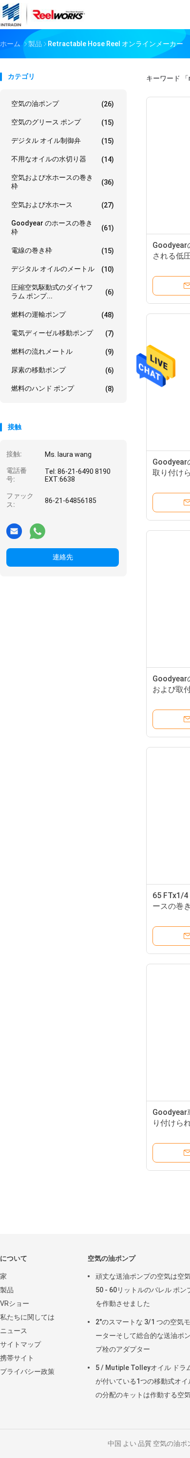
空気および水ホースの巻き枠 (62, 182)
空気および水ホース (62, 205)
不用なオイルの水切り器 (62, 159)
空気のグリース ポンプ (62, 122)
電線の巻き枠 (62, 250)
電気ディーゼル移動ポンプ (62, 333)
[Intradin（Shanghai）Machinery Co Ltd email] (14, 530)
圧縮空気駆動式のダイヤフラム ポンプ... (62, 291)
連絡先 (63, 557)
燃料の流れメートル (62, 351)
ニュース (13, 1331)
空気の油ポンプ (62, 104)
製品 (7, 1290)
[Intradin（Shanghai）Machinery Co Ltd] (43, 14)
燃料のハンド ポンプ (62, 388)
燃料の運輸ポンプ (62, 315)
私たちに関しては (27, 1317)
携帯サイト (17, 1358)
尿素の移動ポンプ (62, 370)
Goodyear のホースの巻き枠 (62, 227)
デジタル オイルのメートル (62, 269)
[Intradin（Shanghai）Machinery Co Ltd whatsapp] (37, 530)
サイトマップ (20, 1344)
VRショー (14, 1303)
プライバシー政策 (27, 1371)
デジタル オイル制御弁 (62, 141)
